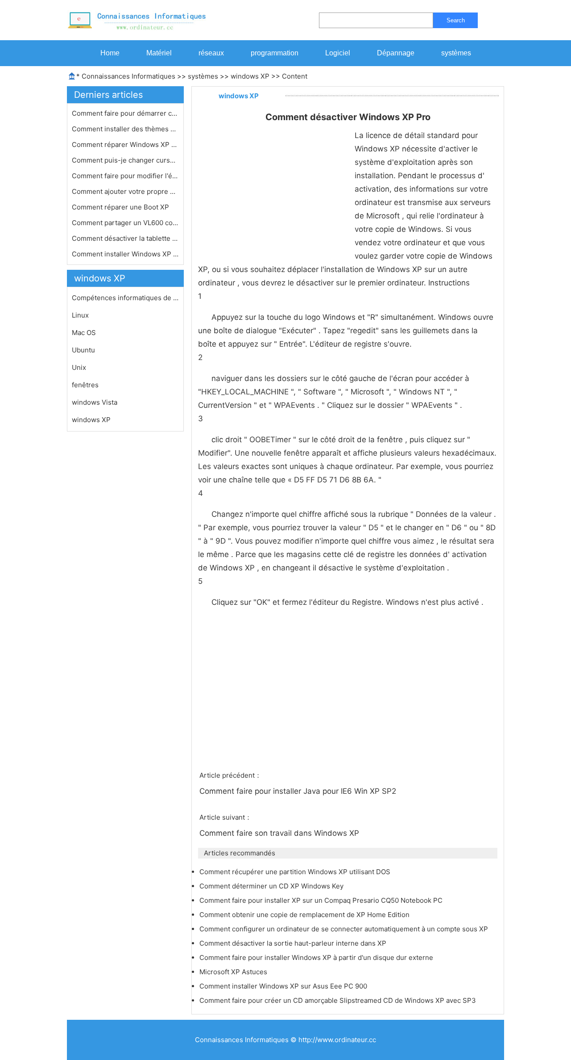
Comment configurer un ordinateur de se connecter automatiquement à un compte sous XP (344, 929)
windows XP (250, 76)
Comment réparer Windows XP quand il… (125, 144)
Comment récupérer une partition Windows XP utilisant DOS (295, 871)
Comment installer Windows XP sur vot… (125, 254)
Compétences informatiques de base (125, 297)
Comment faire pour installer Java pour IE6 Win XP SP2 (298, 791)
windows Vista (94, 402)
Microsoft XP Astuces (234, 972)
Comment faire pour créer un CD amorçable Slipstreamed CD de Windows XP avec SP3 (338, 1000)
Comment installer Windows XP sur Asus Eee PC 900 (284, 986)
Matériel (159, 53)
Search (456, 20)
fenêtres (85, 385)
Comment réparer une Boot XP (121, 207)
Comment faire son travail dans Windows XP (280, 833)
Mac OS (84, 332)
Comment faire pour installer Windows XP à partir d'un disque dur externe (317, 957)
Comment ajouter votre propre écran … (125, 191)
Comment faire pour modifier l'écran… (125, 176)
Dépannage (395, 53)
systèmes (456, 53)
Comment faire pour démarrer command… (125, 113)
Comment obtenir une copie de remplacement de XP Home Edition (305, 914)
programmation (274, 53)
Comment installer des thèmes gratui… (125, 129)
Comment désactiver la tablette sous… (125, 238)
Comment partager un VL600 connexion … (125, 222)
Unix (79, 367)
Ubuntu (83, 350)
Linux (80, 315)
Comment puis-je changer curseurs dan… (125, 160)
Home (110, 53)
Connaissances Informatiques (128, 76)
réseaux (211, 53)
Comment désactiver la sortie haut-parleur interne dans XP (293, 943)
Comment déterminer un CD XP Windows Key (272, 886)
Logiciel (337, 53)
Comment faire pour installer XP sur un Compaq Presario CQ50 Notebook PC (321, 900)
